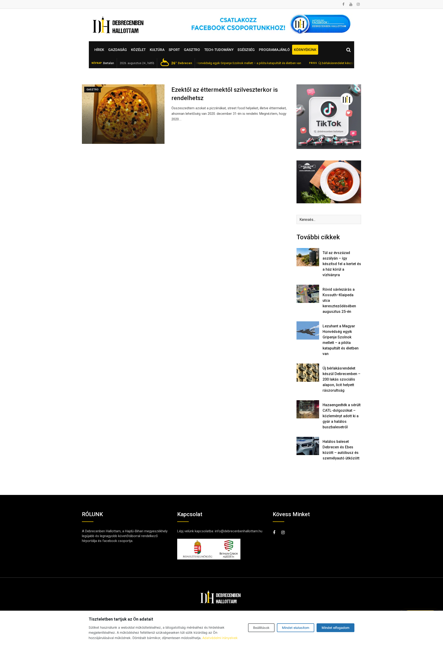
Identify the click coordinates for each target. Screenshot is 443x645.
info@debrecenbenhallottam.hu (238, 531)
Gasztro (192, 50)
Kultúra (157, 50)
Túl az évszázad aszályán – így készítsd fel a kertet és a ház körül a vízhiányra (342, 264)
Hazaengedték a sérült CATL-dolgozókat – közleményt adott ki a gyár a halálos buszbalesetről (342, 416)
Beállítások (261, 628)
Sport (174, 50)
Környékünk (305, 50)
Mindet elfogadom (335, 628)
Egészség (246, 50)
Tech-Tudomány (218, 50)
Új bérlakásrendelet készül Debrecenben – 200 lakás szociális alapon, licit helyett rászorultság (341, 379)
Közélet (138, 50)
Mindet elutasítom (295, 628)
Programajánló (274, 50)
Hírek (99, 50)
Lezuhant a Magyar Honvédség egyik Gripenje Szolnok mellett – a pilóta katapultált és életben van (221, 63)
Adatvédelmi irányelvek (220, 638)
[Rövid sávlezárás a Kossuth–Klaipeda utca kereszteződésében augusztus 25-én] (307, 294)
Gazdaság (117, 50)
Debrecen (181, 63)
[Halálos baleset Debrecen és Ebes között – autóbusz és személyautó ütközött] (307, 446)
